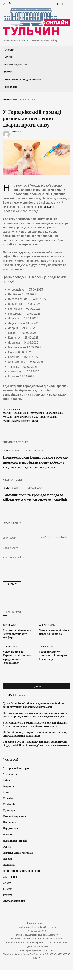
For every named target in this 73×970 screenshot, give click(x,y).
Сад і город (10, 876)
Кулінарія (9, 804)
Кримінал (9, 798)
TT (56, 3)
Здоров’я (8, 786)
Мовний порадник (14, 816)
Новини (8, 57)
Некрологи (10, 87)
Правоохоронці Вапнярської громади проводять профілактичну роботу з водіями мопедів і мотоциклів (36, 462)
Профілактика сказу (26, 417)
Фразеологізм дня (14, 900)
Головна (9, 50)
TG (63, 3)
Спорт (7, 882)
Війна (6, 780)
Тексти (8, 72)
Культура (9, 810)
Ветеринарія (37, 413)
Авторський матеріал (16, 768)
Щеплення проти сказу (25, 421)
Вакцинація (21, 413)
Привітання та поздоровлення (23, 79)
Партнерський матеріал (18, 852)
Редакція (17, 132)
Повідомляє (46, 206)
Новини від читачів (15, 65)
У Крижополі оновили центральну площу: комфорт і (17, 634)
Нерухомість (10, 828)
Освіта (7, 846)
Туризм (7, 894)
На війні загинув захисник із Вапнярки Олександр (53, 655)
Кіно (6, 792)
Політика (9, 864)
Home (6, 450)
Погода (7, 858)
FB (70, 3)
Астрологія (10, 774)
